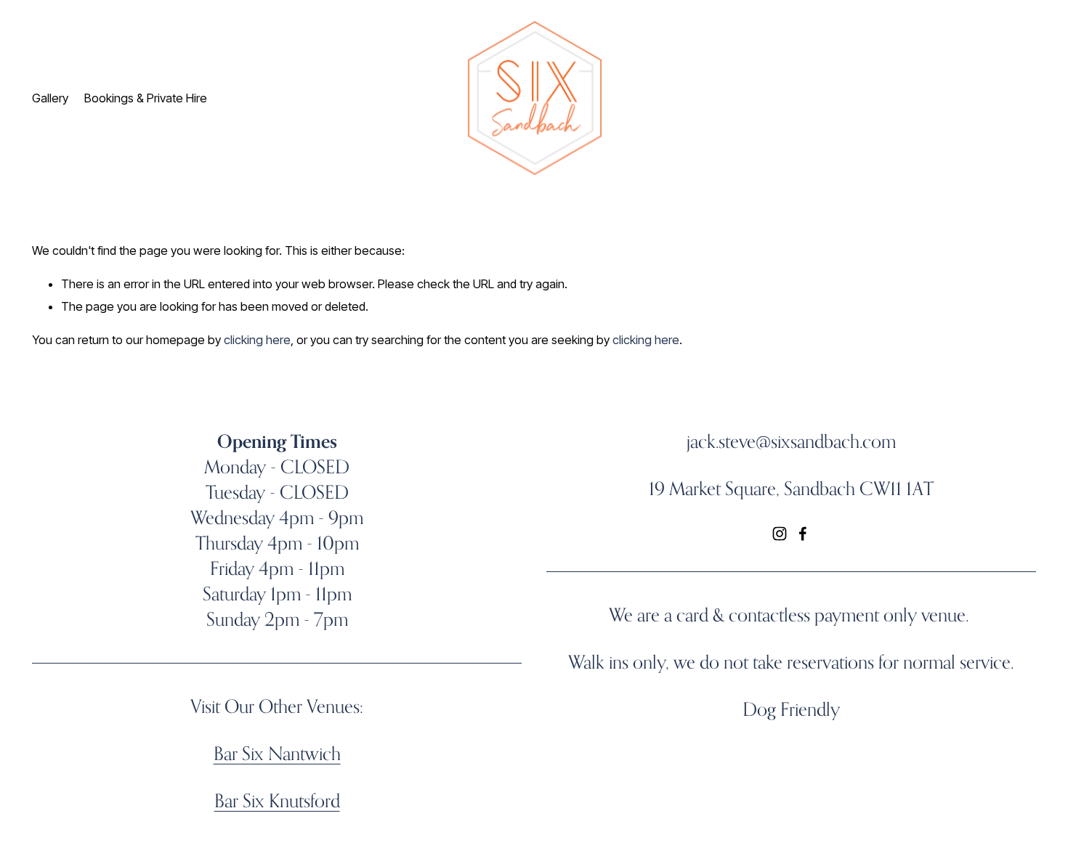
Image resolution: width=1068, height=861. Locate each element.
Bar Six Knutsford (277, 800)
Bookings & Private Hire (145, 98)
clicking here (257, 339)
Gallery (50, 98)
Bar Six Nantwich (277, 753)
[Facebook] (803, 533)
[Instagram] (779, 533)
